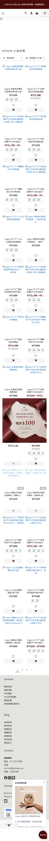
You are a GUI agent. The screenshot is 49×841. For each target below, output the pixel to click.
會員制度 (8, 725)
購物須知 (8, 686)
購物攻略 (8, 690)
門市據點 (8, 693)
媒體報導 (8, 732)
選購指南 (8, 736)
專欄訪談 (8, 729)
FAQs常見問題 (10, 696)
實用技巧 (8, 742)
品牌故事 (8, 722)
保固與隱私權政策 (11, 703)
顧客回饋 (8, 700)
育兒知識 (8, 739)
